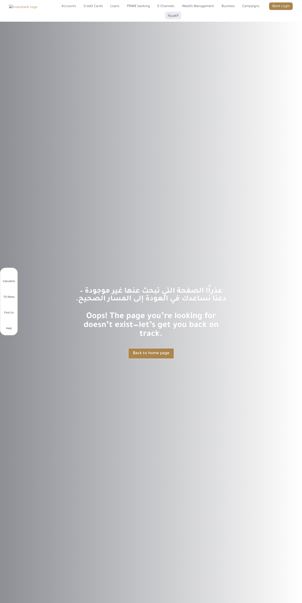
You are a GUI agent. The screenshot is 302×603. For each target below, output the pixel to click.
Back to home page (151, 353)
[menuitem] (68, 6)
